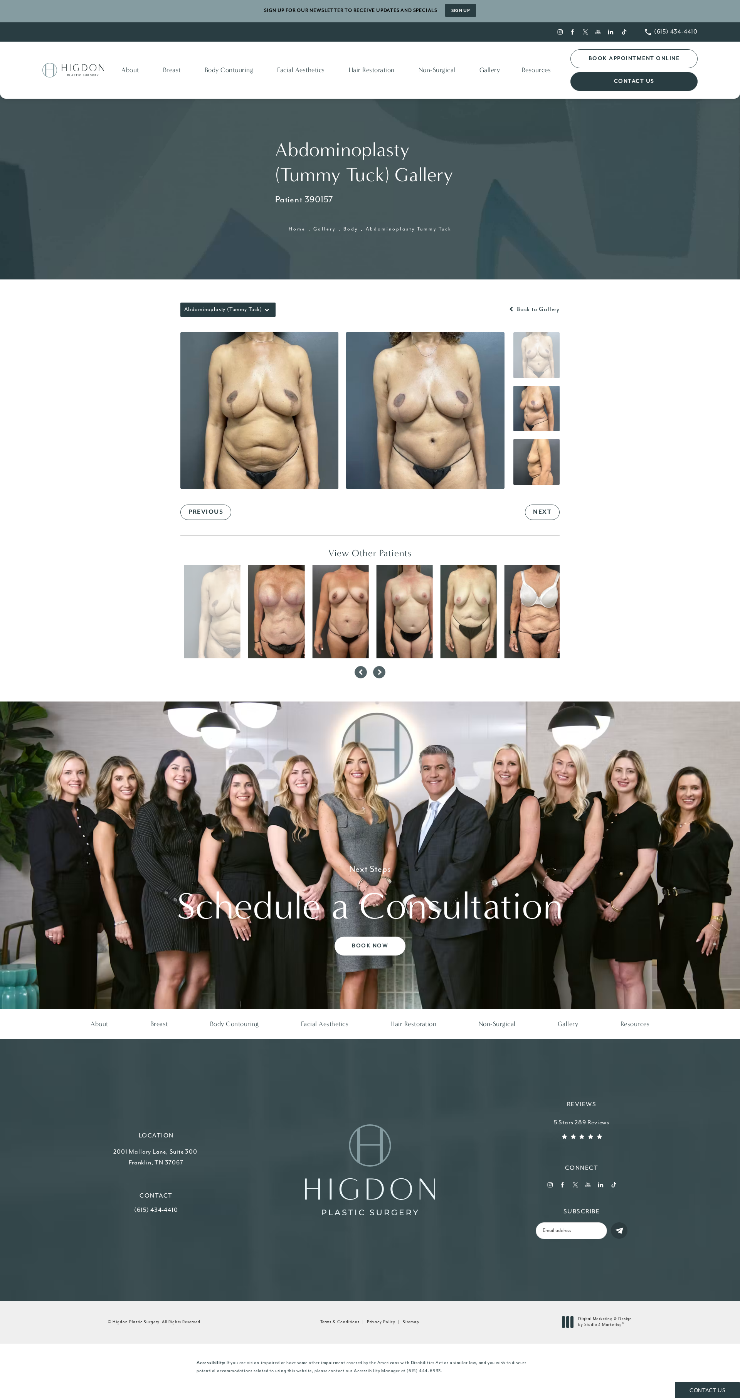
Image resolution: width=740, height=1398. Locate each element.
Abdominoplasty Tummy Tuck (409, 229)
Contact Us (634, 81)
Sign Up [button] (460, 10)
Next (542, 512)
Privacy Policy (381, 1322)
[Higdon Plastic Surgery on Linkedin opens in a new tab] (611, 32)
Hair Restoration (372, 70)
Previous (205, 512)
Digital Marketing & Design (605, 1322)
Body (350, 229)
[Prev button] (361, 672)
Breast (172, 70)
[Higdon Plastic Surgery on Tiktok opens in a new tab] (624, 32)
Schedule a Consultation (370, 897)
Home (297, 229)
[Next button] (379, 672)
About (130, 70)
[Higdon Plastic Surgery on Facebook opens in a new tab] (572, 32)
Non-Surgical (437, 70)
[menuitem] (560, 32)
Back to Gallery (537, 309)
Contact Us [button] (707, 1391)
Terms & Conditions (340, 1322)
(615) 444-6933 (424, 1370)
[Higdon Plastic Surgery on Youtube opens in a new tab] (598, 32)
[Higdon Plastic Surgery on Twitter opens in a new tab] (585, 32)
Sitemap (411, 1322)
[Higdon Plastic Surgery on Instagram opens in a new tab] (560, 32)
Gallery (489, 70)
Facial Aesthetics (301, 70)
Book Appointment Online (634, 59)
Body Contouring (229, 70)
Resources (536, 70)
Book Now (370, 946)
